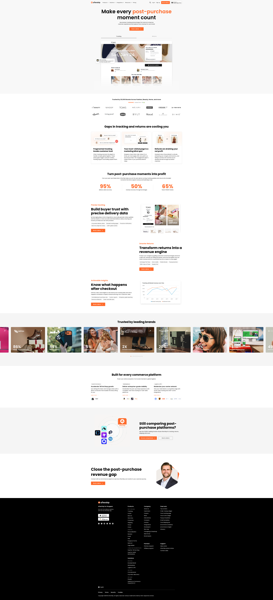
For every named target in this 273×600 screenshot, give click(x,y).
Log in (153, 2)
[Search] (150, 2)
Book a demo (165, 2)
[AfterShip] (96, 2)
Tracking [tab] (118, 36)
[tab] (134, 356)
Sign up (158, 2)
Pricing (134, 2)
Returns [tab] (154, 36)
